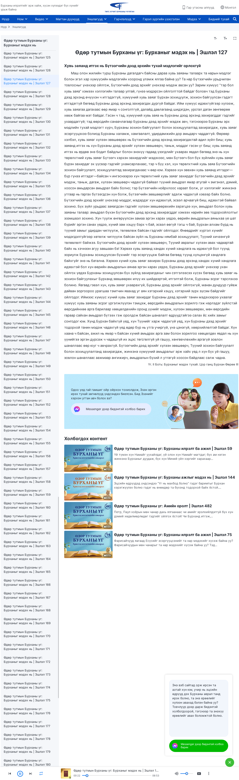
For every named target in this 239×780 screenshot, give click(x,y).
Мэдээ (192, 19)
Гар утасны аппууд (200, 7)
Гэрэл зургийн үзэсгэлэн (161, 19)
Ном (20, 19)
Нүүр (5, 19)
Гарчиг (71, 38)
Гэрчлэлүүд (122, 19)
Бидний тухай (219, 19)
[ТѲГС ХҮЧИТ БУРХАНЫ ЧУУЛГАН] (119, 7)
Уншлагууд (95, 19)
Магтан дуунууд (67, 19)
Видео (39, 19)
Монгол (230, 7)
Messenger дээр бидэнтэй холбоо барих (202, 745)
